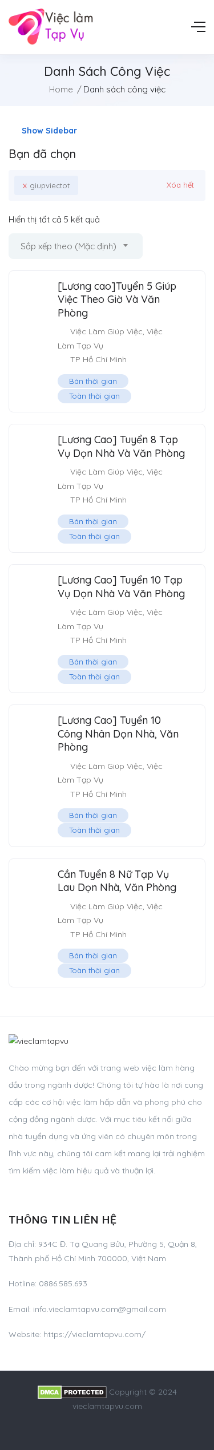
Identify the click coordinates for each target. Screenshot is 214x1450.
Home (61, 89)
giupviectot (46, 185)
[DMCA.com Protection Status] (72, 1392)
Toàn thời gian (94, 395)
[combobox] (76, 246)
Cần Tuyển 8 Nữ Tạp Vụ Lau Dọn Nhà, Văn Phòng (117, 881)
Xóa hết (180, 184)
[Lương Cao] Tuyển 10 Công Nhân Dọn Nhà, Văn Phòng (118, 734)
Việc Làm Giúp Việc (106, 331)
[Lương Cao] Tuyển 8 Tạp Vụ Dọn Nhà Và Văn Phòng (121, 446)
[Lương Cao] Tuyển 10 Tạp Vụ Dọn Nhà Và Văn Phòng (121, 586)
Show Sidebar (48, 130)
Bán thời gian (93, 381)
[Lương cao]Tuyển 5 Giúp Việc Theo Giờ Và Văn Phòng (117, 299)
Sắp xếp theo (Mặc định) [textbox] (68, 246)
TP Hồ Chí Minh (98, 359)
